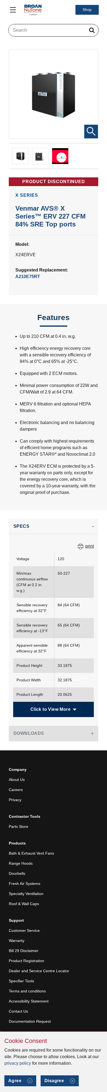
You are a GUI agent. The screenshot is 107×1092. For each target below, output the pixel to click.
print (89, 546)
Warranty (16, 940)
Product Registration (26, 961)
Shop (87, 9)
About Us (17, 779)
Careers (16, 789)
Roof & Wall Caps (24, 904)
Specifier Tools (21, 981)
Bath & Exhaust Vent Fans (31, 853)
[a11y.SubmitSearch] (91, 30)
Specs (21, 526)
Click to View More (50, 709)
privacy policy (17, 1063)
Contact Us (18, 1011)
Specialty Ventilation (26, 893)
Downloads (28, 733)
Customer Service (24, 930)
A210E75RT (27, 276)
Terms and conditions (27, 991)
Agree (14, 1080)
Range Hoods (21, 863)
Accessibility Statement (29, 1001)
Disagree (54, 1080)
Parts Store (18, 826)
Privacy (15, 800)
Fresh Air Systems (24, 883)
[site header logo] (33, 10)
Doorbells (17, 873)
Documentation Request (30, 1021)
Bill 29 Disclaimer (23, 950)
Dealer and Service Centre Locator (39, 971)
